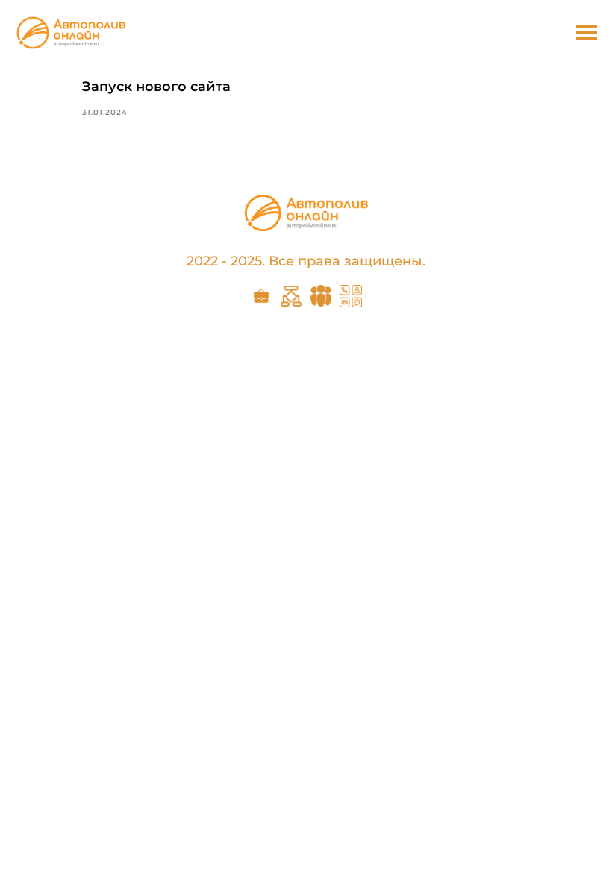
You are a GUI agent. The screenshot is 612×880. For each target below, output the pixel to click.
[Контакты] (351, 303)
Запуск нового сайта (156, 86)
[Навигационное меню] (586, 32)
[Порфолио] (261, 303)
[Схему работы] (291, 303)
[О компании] (321, 303)
